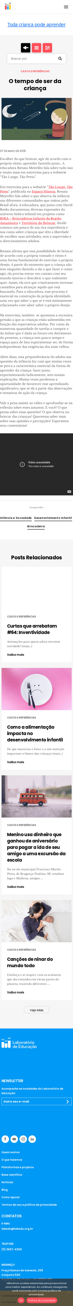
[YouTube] (14, 1139)
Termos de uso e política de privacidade (29, 1205)
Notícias (7, 1182)
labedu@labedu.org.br (17, 1229)
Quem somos (10, 1152)
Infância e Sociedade (16, 518)
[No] (68, 1292)
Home (25, 48)
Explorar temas (47, 48)
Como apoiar (10, 1197)
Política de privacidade (41, 1300)
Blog (4, 1190)
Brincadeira (36, 526)
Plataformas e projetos (17, 1167)
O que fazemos (11, 1160)
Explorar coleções (36, 48)
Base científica (11, 1175)
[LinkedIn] (32, 1139)
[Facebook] (5, 1139)
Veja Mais (36, 1010)
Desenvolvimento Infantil (53, 518)
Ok (21, 1300)
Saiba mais (15, 655)
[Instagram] (23, 1139)
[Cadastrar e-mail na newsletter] (68, 1101)
